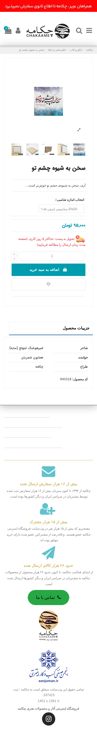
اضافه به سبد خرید (44, 269)
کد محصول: (80, 379)
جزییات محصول (76, 328)
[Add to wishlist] (48, 284)
